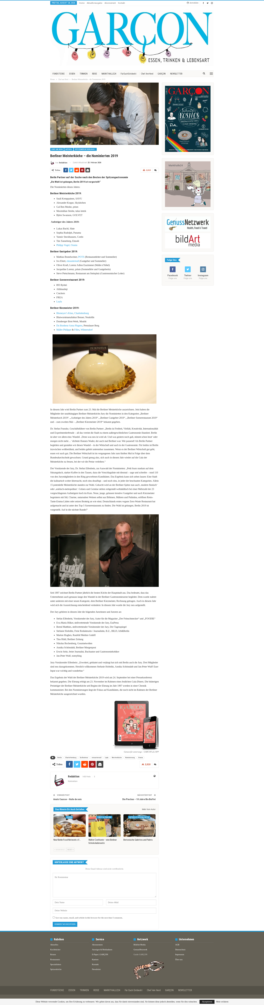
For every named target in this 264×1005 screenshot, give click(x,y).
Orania (140, 757)
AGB (177, 945)
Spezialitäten (55, 964)
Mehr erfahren (222, 1002)
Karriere (95, 959)
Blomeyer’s (62, 313)
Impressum (179, 954)
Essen (69, 817)
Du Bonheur (62, 325)
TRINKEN (84, 73)
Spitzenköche (56, 969)
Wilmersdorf (87, 329)
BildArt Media (140, 945)
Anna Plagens (75, 325)
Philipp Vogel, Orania (66, 245)
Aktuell (68, 149)
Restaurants (55, 959)
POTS (81, 257)
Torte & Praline (104, 817)
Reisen (53, 954)
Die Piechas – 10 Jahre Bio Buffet (139, 799)
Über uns (179, 959)
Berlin (59, 757)
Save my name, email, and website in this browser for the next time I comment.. (89, 918)
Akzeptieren (207, 1002)
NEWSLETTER (176, 73)
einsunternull (73, 261)
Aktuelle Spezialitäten (139, 817)
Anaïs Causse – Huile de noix (67, 799)
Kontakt (121, 3)
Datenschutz (180, 949)
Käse (70, 313)
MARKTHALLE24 (109, 73)
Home (81, 3)
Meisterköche (117, 757)
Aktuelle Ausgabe (94, 3)
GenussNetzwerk (140, 949)
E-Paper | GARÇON (100, 954)
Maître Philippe (63, 329)
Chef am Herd (147, 73)
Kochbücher (55, 949)
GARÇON (162, 73)
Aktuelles (54, 945)
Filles (76, 329)
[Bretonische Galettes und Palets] (139, 825)
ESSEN (72, 73)
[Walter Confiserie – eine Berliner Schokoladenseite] (104, 825)
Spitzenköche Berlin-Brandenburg (86, 149)
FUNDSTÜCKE (59, 73)
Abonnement (110, 3)
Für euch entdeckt (128, 73)
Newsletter (96, 969)
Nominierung (130, 757)
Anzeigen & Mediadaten (102, 949)
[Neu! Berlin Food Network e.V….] (69, 825)
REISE (94, 73)
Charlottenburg (81, 313)
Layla (59, 301)
